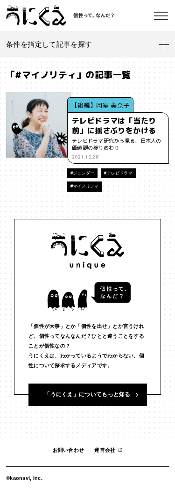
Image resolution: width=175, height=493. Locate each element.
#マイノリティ (84, 186)
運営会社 (104, 450)
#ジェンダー (82, 173)
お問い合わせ (68, 450)
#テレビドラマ (118, 173)
